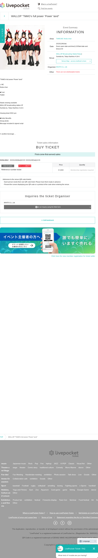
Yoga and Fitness (20, 490)
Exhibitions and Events (5, 503)
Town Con (63, 500)
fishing (72, 490)
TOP (1, 437)
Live (80, 475)
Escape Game (83, 490)
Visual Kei (81, 464)
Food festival (84, 500)
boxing (60, 486)
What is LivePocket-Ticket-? (34, 513)
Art (92, 500)
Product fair (17, 500)
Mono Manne (70, 467)
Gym (31, 490)
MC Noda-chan (66, 39)
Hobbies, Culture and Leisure (5, 493)
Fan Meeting (18, 475)
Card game (55, 490)
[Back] (4, 16)
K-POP (63, 464)
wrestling (51, 486)
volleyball (41, 486)
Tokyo (79, 54)
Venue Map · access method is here (74, 61)
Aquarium (45, 490)
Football (25, 486)
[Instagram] (71, 523)
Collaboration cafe (20, 479)
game (65, 490)
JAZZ (56, 464)
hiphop (48, 464)
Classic (71, 464)
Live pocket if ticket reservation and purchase (14, 6)
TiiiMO (58, 39)
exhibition (48, 475)
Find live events (47, 8)
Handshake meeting (33, 475)
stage (15, 467)
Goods (86, 475)
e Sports (82, 486)
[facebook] (63, 523)
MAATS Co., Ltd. (61, 67)
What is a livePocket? (49, 4)
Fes (42, 464)
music (4, 464)
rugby (33, 486)
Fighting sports (71, 486)
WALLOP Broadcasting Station (66, 54)
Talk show (72, 475)
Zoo (37, 490)
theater (22, 467)
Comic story (32, 467)
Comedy (59, 467)
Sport (3, 486)
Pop (36, 464)
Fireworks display (50, 500)
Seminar (73, 500)
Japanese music (19, 464)
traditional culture (47, 467)
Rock (30, 464)
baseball (16, 486)
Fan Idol (4, 475)
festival (37, 500)
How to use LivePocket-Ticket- (62, 513)
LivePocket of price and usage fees (23, 517)
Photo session (59, 475)
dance (80, 467)
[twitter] (56, 523)
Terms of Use (46, 517)
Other (89, 464)
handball (92, 486)
